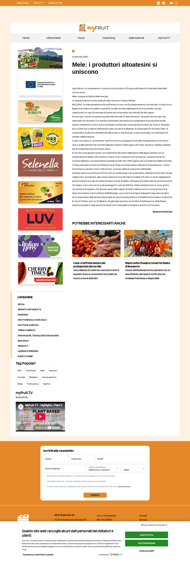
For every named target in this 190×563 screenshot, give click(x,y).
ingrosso (53, 370)
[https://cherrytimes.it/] (40, 275)
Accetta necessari (146, 543)
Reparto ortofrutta (29, 309)
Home (26, 38)
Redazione (22, 2)
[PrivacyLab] (115, 554)
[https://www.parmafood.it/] (40, 140)
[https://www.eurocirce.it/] (40, 59)
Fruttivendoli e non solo (32, 319)
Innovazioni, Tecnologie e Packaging (38, 335)
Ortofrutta (31, 370)
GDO (19, 370)
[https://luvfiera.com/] (40, 221)
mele (42, 370)
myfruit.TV (164, 38)
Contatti (143, 515)
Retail (21, 304)
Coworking (109, 38)
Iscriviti (95, 495)
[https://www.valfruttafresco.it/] (40, 113)
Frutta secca (32, 384)
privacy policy (125, 486)
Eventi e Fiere (25, 356)
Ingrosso (23, 314)
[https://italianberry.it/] (40, 248)
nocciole (21, 377)
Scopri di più (22, 397)
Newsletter (55, 2)
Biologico (23, 340)
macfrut (46, 384)
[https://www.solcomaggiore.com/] (40, 86)
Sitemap (143, 519)
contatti (38, 2)
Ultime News (53, 38)
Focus (81, 38)
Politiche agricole (28, 325)
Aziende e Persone (28, 351)
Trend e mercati (27, 330)
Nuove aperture (49, 377)
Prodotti (23, 345)
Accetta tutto (146, 535)
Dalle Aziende (136, 38)
